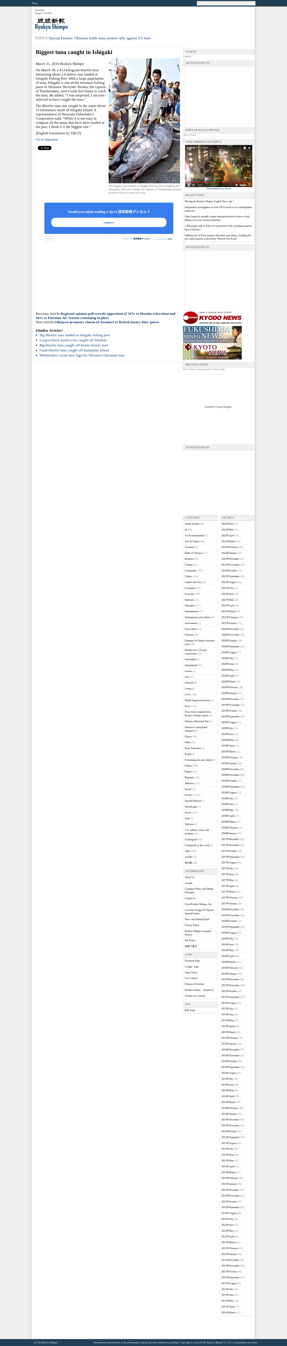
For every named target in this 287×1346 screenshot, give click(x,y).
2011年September (230, 1277)
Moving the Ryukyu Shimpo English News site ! (209, 201)
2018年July (227, 798)
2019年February (229, 757)
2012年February (229, 1248)
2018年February (229, 827)
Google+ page (192, 966)
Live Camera (191, 978)
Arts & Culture (192, 541)
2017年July (227, 868)
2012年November (230, 1195)
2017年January (229, 903)
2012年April (227, 1236)
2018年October (229, 780)
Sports (188, 812)
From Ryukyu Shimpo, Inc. (198, 904)
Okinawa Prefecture (194, 984)
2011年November (230, 1265)
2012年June (227, 1224)
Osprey (188, 736)
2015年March (228, 1032)
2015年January (229, 1043)
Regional (189, 777)
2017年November (230, 845)
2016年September (230, 926)
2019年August (228, 722)
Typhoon (189, 824)
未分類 (188, 862)
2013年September (230, 1137)
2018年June (227, 804)
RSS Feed (190, 1010)
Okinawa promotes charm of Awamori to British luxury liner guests (107, 322)
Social (188, 789)
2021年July (227, 588)
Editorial (189, 599)
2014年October (229, 1061)
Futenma (189, 634)
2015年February (229, 1037)
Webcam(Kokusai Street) (218, 188)
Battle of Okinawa (194, 553)
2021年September (230, 576)
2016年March (228, 962)
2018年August (228, 792)
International (191, 665)
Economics (190, 588)
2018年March (228, 821)
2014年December (230, 1049)
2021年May (227, 599)
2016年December (230, 909)
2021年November (230, 564)
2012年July (227, 1219)
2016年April (227, 956)
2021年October (229, 570)
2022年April (227, 535)
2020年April (227, 675)
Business (189, 558)
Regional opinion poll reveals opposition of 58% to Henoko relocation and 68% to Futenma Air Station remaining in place (105, 316)
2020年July (227, 658)
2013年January (229, 1183)
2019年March (228, 751)
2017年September (230, 856)
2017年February (229, 897)
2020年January (229, 693)
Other (187, 742)
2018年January (229, 833)
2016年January (229, 973)
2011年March (228, 1312)
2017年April (227, 886)
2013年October (229, 1131)
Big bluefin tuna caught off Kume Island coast (73, 345)
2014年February (229, 1108)
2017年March (228, 891)
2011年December (230, 1260)
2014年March (228, 1102)
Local (187, 694)
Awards (188, 883)
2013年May (227, 1160)
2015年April (227, 1026)
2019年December (230, 699)
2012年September (230, 1207)
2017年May (227, 880)
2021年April (227, 605)
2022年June (227, 523)
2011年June (227, 1294)
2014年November (230, 1055)
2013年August (228, 1143)
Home (35, 3)
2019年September (230, 716)
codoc (169, 239)
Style (187, 818)
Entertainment (191, 611)
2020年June (227, 663)
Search (199, 3)
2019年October (229, 710)
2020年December (230, 629)
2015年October (229, 991)
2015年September (230, 997)
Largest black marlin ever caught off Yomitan (73, 340)
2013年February (229, 1178)
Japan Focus (191, 972)
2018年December (230, 769)
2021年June (227, 594)
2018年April (227, 815)
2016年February (229, 967)
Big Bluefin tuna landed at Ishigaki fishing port (74, 335)
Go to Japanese (47, 139)
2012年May (227, 1230)
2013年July (227, 1148)
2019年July (227, 728)
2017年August (228, 862)
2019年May (227, 740)
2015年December (230, 979)
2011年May (227, 1300)
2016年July (227, 938)
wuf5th (188, 856)
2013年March (228, 1172)
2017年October (229, 851)
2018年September (230, 786)
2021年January (229, 623)
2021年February (229, 617)
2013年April (227, 1166)
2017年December (230, 839)
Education (190, 605)
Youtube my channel (195, 995)
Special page (191, 806)
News (188, 706)
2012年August (228, 1213)
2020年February (229, 687)
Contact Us (190, 898)
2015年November (230, 985)
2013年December (230, 1119)
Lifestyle (189, 682)
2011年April (227, 1306)
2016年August (228, 932)
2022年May (227, 529)
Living (188, 688)
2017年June (227, 874)
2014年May (227, 1090)
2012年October (229, 1201)
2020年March (228, 681)
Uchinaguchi (191, 839)
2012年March (228, 1242)
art (186, 529)
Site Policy (190, 940)
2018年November (230, 774)
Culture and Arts (193, 582)
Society (188, 794)
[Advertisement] (177, 19)
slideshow (190, 783)
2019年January (229, 763)
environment (191, 623)
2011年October (229, 1271)
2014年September (230, 1067)
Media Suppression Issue (197, 700)
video (187, 851)
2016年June (227, 944)
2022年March (228, 541)
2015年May (227, 1020)
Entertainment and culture (197, 617)
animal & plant (192, 523)
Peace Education (193, 748)
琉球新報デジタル (141, 239)
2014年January (229, 1113)
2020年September (230, 646)
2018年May (227, 810)
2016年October (229, 921)
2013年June (227, 1154)
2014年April (227, 1096)
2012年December (230, 1189)
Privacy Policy (192, 925)
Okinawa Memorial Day (197, 721)
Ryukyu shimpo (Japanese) (199, 989)
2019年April (227, 745)
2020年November (230, 634)
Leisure (188, 671)
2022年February (229, 547)
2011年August (228, 1283)
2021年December (230, 558)
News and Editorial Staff (197, 919)
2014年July (227, 1078)
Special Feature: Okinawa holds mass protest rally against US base (100, 38)
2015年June (227, 1014)
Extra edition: (191, 629)
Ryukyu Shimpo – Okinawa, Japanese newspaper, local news (66, 24)
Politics (188, 765)
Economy (189, 594)
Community (190, 570)
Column (189, 564)
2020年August (228, 652)
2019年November (230, 704)
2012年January (229, 1254)
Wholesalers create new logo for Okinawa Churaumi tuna (82, 355)
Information (190, 659)
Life (187, 677)
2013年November (230, 1125)
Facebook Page (192, 960)
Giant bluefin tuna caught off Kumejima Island (74, 350)
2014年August (228, 1073)
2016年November (230, 915)
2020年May (227, 669)
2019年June (227, 734)
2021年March (228, 611)
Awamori (189, 547)
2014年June (227, 1084)
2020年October (229, 640)
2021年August (228, 582)
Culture (188, 576)
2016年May (227, 950)
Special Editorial (193, 800)
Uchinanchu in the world (197, 845)
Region (188, 771)
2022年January (229, 553)
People (188, 754)
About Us (190, 877)
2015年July (227, 1008)
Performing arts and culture (198, 760)
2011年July (227, 1289)
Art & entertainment (194, 535)
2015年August (228, 1003)
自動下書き (191, 946)
